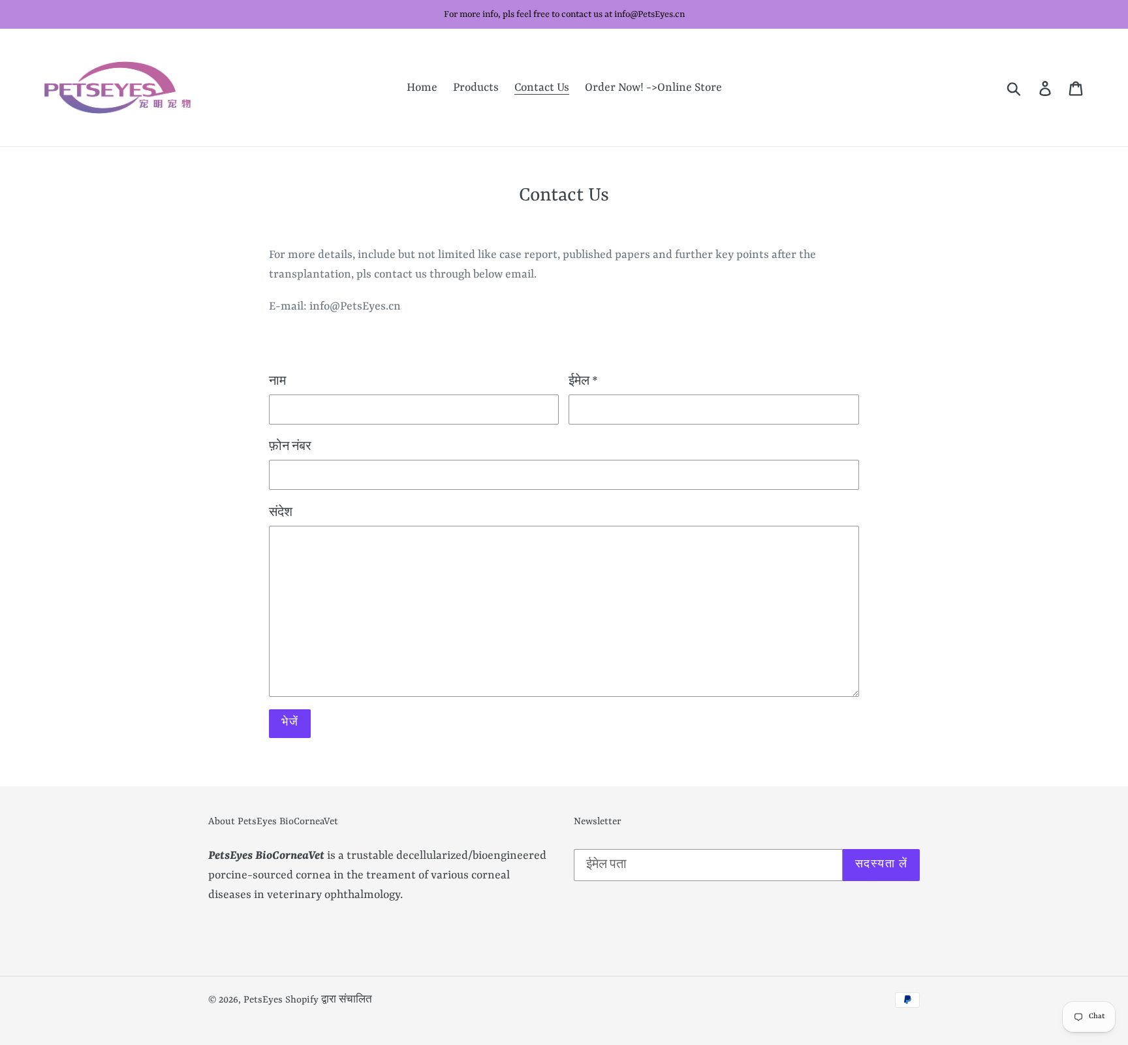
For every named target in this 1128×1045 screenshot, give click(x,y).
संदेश (280, 512)
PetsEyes (263, 1000)
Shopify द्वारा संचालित (328, 1000)
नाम (277, 381)
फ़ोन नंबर (290, 446)
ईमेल (583, 381)
